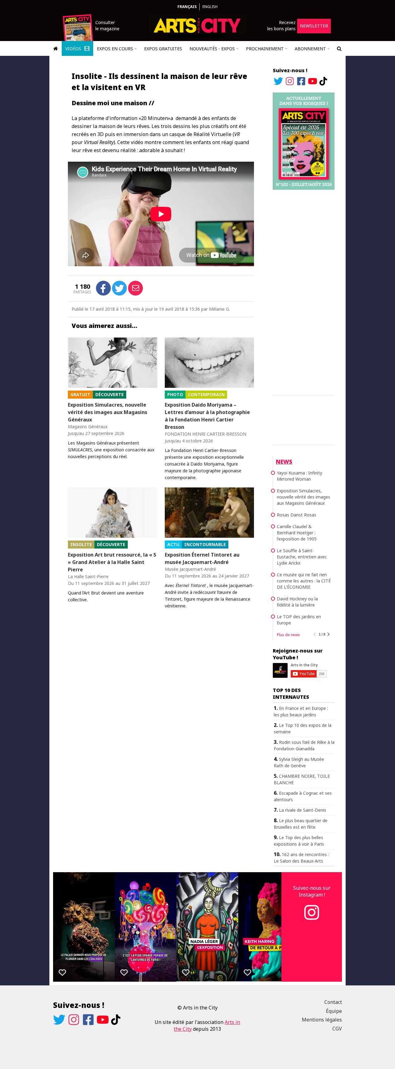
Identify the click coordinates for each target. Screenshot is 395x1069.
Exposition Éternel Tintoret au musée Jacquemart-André (202, 558)
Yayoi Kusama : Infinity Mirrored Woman (299, 476)
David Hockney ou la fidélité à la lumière (297, 602)
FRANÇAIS (187, 6)
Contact (333, 1002)
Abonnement (310, 49)
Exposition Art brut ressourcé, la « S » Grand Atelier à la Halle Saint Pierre (112, 562)
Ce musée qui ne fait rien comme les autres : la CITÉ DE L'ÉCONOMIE (304, 581)
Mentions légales (322, 1019)
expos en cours (115, 49)
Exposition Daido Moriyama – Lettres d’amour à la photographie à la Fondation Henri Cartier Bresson (207, 415)
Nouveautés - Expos (212, 49)
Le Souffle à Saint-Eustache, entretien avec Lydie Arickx (302, 557)
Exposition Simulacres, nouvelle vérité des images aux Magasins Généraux (107, 412)
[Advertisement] (304, 291)
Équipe (334, 1011)
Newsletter (314, 26)
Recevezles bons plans (281, 25)
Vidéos (73, 49)
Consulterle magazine (107, 25)
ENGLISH (210, 6)
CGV (337, 1028)
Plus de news (288, 634)
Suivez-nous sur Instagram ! (312, 891)
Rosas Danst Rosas (296, 515)
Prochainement (265, 49)
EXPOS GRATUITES (163, 49)
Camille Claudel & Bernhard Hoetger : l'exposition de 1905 (297, 533)
